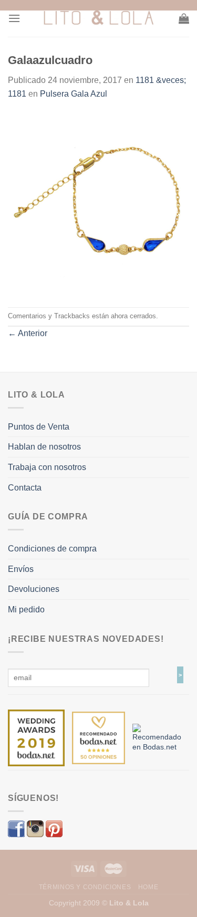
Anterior (27, 333)
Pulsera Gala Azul (73, 93)
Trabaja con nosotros (47, 467)
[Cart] (184, 18)
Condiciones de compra (52, 548)
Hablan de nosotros (44, 446)
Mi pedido (26, 609)
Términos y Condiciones (85, 887)
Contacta (25, 487)
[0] (36, 737)
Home (148, 887)
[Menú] (14, 18)
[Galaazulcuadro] (98, 203)
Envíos (21, 569)
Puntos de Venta (38, 426)
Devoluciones (33, 589)
